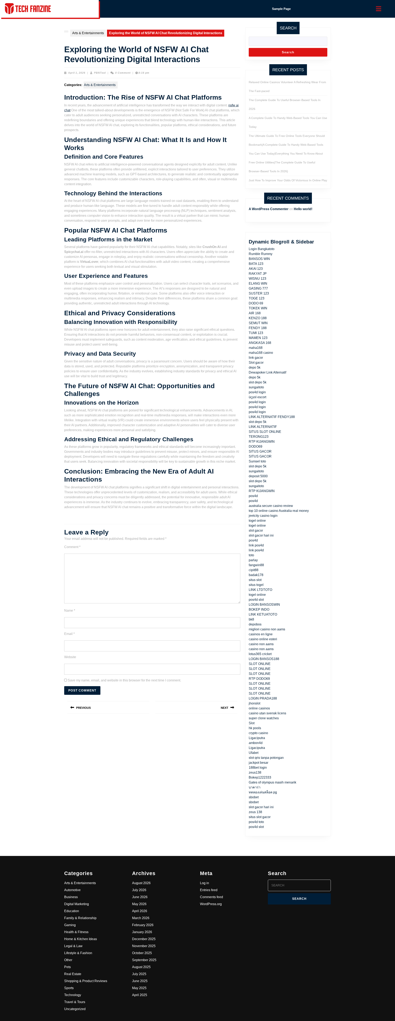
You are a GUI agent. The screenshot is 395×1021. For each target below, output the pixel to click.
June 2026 (140, 897)
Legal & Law (73, 946)
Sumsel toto (257, 461)
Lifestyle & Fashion (78, 953)
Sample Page (281, 8)
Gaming (70, 925)
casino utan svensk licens (267, 713)
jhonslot (254, 703)
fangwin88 (256, 565)
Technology (72, 995)
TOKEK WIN (258, 308)
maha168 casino (261, 352)
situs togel (256, 585)
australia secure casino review (271, 506)
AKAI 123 (256, 268)
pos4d (253, 496)
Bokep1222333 (260, 777)
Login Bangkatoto (261, 249)
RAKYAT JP (258, 273)
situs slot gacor (260, 817)
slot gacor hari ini (261, 535)
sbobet (254, 797)
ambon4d (256, 743)
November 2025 (144, 946)
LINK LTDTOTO (260, 589)
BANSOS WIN (259, 259)
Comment (72, 547)
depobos (255, 624)
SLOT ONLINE (260, 664)
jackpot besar (258, 762)
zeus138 (255, 772)
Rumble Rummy (260, 254)
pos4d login (257, 392)
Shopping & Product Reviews (85, 981)
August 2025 (141, 967)
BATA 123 (256, 263)
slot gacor (256, 530)
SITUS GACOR (260, 451)
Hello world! (303, 209)
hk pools (255, 728)
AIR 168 (255, 313)
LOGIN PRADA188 (263, 698)
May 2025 (139, 988)
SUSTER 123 (259, 293)
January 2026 (142, 932)
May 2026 (139, 904)
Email (69, 634)
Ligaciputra (257, 738)
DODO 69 (256, 303)
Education (71, 911)
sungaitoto (256, 387)
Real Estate (72, 974)
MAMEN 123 (258, 338)
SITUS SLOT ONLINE (265, 431)
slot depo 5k (257, 382)
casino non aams (261, 644)
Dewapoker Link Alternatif (267, 372)
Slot (251, 723)
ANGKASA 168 (260, 343)
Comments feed (211, 897)
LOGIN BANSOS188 (264, 659)
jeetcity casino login (263, 515)
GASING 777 (258, 288)
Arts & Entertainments (88, 33)
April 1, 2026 (76, 72)
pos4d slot (256, 599)
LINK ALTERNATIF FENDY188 (272, 417)
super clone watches (264, 718)
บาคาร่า (254, 787)
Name (69, 610)
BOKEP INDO (259, 609)
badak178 (256, 575)
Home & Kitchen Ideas (80, 939)
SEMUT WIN (258, 323)
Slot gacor (256, 362)
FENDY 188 (258, 328)
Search (288, 28)
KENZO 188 (258, 318)
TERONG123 (258, 436)
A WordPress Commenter (268, 209)
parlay (253, 560)
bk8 (251, 619)
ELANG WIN (258, 283)
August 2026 (141, 883)
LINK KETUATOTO (263, 614)
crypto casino (258, 733)
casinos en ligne (261, 634)
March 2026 (140, 918)
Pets (67, 967)
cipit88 (253, 570)
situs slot (255, 580)
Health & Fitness (76, 932)
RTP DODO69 (259, 678)
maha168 (256, 347)
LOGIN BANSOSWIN (264, 604)
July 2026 (139, 890)
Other (68, 960)
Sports (69, 988)
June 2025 (140, 981)
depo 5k (254, 367)
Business (71, 897)
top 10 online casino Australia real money (279, 510)
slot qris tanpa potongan (266, 757)
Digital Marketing (76, 904)
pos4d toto (256, 822)
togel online (257, 520)
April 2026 (139, 911)
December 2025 (144, 939)
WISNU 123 (257, 278)
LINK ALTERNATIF (263, 426)
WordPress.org (211, 904)
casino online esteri (263, 639)
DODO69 (255, 446)
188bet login (258, 767)
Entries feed (208, 890)
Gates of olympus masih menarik (272, 782)
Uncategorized (75, 1009)
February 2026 (142, 925)
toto (251, 555)
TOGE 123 (256, 298)
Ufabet (253, 752)
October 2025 (142, 953)
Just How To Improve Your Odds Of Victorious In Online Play (288, 180)
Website (70, 657)
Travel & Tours (74, 1002)
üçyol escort (257, 397)
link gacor (256, 357)
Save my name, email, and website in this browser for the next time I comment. (124, 680)
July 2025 (139, 974)
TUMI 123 (256, 333)
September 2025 (144, 960)
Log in (204, 883)
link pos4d (256, 545)
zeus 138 (255, 812)
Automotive (72, 890)
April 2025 (139, 995)
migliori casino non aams (267, 629)
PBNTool (100, 72)
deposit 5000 (258, 476)
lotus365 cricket (260, 654)
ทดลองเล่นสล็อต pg (263, 792)
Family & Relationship (80, 918)
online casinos (259, 708)
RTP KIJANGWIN (262, 441)
